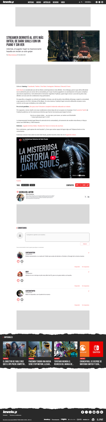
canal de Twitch (81, 110)
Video (63, 2)
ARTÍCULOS (46, 2)
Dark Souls (20, 90)
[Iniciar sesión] (79, 2)
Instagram (50, 86)
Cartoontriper (30, 291)
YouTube (43, 86)
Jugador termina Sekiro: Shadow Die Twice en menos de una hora (43, 126)
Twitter (37, 86)
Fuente (19, 181)
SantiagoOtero (30, 252)
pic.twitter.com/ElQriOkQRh (68, 115)
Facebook (31, 86)
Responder (77, 266)
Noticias (57, 86)
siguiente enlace (71, 135)
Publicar (85, 244)
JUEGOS (38, 2)
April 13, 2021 (46, 117)
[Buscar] (81, 2)
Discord (63, 86)
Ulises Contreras (12, 55)
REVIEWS (56, 2)
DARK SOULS (25, 185)
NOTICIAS (31, 2)
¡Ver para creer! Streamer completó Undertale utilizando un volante (49, 106)
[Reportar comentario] (88, 253)
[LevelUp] (47, 420)
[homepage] (8, 2)
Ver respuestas (85, 266)
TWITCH (32, 185)
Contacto (5, 415)
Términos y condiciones (15, 415)
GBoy (27, 272)
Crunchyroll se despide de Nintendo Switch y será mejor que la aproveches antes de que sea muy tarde (91, 365)
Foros (68, 86)
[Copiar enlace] (87, 185)
